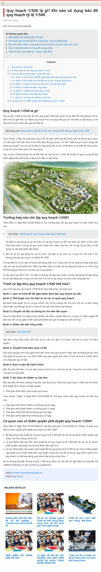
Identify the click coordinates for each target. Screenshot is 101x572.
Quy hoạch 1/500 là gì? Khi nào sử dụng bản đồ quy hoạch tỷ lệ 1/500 (55, 130)
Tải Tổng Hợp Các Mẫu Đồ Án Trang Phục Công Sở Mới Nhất (37, 40)
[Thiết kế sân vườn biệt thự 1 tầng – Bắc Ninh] (82, 504)
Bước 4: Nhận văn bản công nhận (29, 87)
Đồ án (20, 476)
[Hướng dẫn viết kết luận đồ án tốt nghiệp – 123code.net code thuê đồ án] (19, 504)
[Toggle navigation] (3, 3)
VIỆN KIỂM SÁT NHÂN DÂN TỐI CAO (25, 37)
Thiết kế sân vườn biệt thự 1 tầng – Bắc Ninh (30, 51)
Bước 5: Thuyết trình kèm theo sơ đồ (30, 90)
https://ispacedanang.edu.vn (28, 472)
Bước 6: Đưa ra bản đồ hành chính (30, 94)
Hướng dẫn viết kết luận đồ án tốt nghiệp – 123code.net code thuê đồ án (19, 522)
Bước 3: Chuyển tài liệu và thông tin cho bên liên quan (39, 84)
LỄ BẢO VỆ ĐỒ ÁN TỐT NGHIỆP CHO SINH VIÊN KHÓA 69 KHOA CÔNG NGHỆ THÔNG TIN (50, 559)
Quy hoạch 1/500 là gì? (21, 67)
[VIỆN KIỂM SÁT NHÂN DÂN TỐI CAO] (19, 541)
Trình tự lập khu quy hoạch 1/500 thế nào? (30, 73)
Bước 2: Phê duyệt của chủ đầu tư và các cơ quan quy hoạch (41, 80)
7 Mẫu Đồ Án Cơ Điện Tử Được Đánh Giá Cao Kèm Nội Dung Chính (82, 558)
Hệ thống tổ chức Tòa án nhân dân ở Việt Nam (43, 234)
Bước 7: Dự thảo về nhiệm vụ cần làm (31, 97)
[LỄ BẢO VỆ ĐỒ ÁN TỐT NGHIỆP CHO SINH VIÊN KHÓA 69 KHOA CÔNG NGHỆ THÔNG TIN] (50, 541)
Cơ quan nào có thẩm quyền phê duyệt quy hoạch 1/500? (37, 100)
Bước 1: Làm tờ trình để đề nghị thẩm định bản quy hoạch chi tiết (44, 77)
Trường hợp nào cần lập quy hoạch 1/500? (30, 70)
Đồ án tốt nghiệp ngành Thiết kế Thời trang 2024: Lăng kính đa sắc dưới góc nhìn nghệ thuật (50, 522)
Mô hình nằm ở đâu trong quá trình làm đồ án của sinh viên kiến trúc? (43, 44)
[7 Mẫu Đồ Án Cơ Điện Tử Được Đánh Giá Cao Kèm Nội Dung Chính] (82, 541)
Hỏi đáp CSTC (24, 331)
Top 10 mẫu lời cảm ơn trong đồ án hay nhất (30, 48)
